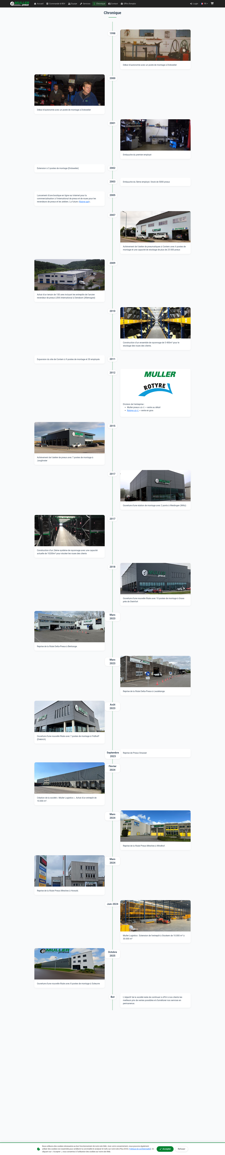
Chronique (100, 3)
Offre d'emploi (130, 3)
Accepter (166, 1149)
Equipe (74, 3)
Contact (114, 3)
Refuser (181, 1149)
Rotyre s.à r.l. (133, 410)
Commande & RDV (57, 3)
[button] (204, 3)
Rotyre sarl (84, 201)
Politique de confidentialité (139, 1149)
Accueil (40, 3)
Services (86, 3)
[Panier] (212, 3)
